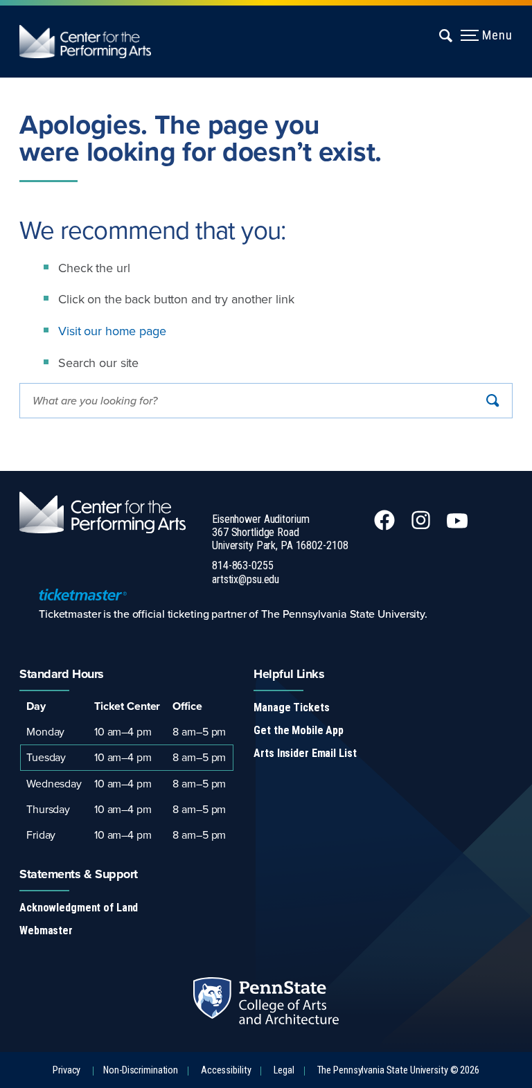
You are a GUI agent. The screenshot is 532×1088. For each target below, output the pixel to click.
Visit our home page (112, 330)
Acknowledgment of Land (78, 907)
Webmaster (46, 930)
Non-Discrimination (140, 1070)
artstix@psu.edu (245, 579)
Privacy (66, 1070)
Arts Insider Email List (305, 753)
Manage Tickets (291, 707)
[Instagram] (422, 526)
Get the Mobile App (299, 730)
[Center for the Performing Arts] (94, 41)
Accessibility (226, 1070)
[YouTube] (458, 526)
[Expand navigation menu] (446, 35)
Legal (284, 1070)
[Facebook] (386, 526)
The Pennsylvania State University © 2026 (398, 1070)
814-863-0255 (243, 565)
